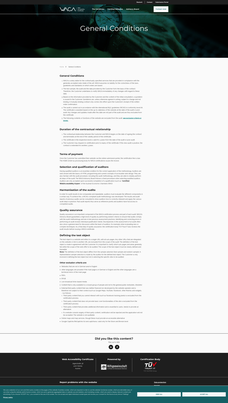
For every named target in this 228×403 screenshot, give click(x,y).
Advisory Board (132, 9)
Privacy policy (8, 397)
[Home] (72, 9)
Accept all (204, 394)
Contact (149, 2)
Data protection (160, 382)
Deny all (159, 394)
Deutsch (139, 2)
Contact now (161, 9)
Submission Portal (162, 2)
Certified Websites (115, 9)
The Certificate (98, 9)
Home (62, 67)
